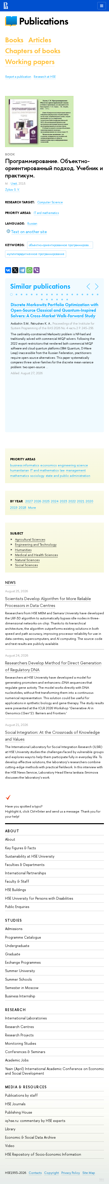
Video (9, 1145)
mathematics (19, 475)
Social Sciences (26, 565)
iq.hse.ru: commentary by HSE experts (35, 1120)
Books (14, 39)
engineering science (73, 465)
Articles (39, 39)
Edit (101, 1179)
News (10, 582)
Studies (13, 920)
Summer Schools (18, 979)
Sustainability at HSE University (30, 856)
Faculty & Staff (17, 881)
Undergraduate (17, 945)
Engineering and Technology (36, 544)
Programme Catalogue (23, 937)
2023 (63, 501)
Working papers (30, 61)
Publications (43, 21)
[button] (11, 294)
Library (10, 1129)
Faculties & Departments (24, 864)
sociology (37, 475)
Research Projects (19, 1035)
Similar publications (40, 286)
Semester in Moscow (22, 987)
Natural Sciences (27, 560)
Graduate (12, 954)
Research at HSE (45, 77)
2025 (46, 501)
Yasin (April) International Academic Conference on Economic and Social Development (54, 1071)
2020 (89, 501)
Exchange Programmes (23, 962)
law (62, 470)
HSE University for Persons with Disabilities (39, 898)
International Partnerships (25, 873)
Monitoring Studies (20, 1043)
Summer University (20, 970)
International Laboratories (26, 1018)
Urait (14, 184)
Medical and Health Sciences (36, 554)
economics (48, 465)
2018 (22, 507)
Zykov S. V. (12, 190)
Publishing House (18, 1112)
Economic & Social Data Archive (30, 1137)
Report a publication (18, 77)
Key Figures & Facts (20, 847)
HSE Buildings (15, 889)
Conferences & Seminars (25, 1051)
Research (15, 1009)
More (32, 507)
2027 (29, 501)
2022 (72, 501)
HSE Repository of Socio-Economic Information (43, 1154)
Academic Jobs (16, 1060)
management (76, 470)
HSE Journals (15, 1103)
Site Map (88, 1173)
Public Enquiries (17, 906)
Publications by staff (21, 1095)
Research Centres (19, 1026)
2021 (80, 501)
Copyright (51, 1173)
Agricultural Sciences (30, 539)
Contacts (35, 1173)
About (12, 830)
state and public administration (68, 475)
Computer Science (50, 202)
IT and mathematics (44, 470)
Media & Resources (26, 1086)
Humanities (23, 549)
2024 (55, 501)
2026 (37, 501)
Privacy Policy (70, 1173)
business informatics (24, 465)
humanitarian (19, 470)
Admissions (13, 928)
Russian (32, 224)
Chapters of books (32, 50)
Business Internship (20, 996)
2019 (13, 507)
